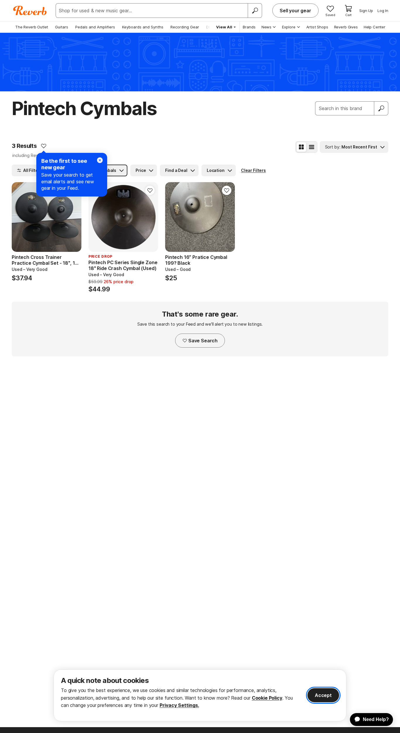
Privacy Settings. (179, 705)
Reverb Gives (346, 27)
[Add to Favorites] (43, 146)
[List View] (311, 147)
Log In (382, 10)
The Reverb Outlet (31, 27)
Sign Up (366, 10)
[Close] (100, 160)
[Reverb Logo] (30, 11)
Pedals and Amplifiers (95, 27)
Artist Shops (317, 27)
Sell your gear (295, 10)
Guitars (61, 27)
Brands (249, 27)
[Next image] (73, 217)
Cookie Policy (267, 698)
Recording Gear (184, 27)
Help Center (374, 27)
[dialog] (200, 695)
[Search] (255, 11)
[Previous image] (20, 217)
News (266, 27)
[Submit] (381, 108)
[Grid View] (301, 147)
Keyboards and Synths (142, 27)
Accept (323, 695)
